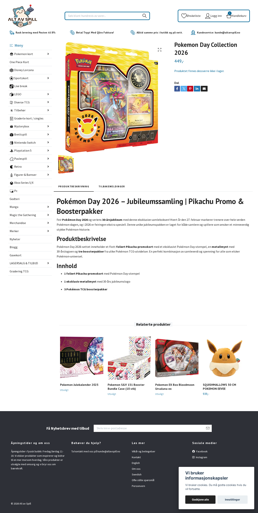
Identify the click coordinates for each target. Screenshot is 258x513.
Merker (14, 231)
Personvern (138, 486)
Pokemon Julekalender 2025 (79, 385)
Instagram (201, 457)
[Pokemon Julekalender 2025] (81, 358)
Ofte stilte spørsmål (143, 480)
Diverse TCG (22, 102)
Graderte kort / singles (28, 118)
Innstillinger (232, 499)
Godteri (14, 199)
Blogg (14, 247)
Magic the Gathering (23, 215)
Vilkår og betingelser (143, 451)
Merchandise (18, 223)
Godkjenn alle (200, 499)
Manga (14, 207)
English (136, 463)
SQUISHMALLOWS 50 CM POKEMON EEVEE (219, 387)
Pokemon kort (23, 54)
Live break (20, 86)
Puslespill (20, 158)
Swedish (136, 474)
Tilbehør (19, 110)
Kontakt (136, 457)
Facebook (202, 451)
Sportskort (21, 78)
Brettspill (20, 134)
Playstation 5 (23, 150)
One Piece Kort (19, 62)
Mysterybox (21, 126)
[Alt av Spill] (22, 16)
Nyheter (15, 239)
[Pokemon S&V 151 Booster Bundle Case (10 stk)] (129, 358)
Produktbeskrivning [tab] (73, 186)
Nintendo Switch (25, 142)
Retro (18, 166)
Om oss (136, 468)
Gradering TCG (19, 271)
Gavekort (16, 255)
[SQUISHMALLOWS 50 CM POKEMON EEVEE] (224, 358)
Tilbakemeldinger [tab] (112, 186)
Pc (15, 191)
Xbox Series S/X (23, 182)
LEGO (17, 94)
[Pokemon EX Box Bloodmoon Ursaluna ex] (177, 358)
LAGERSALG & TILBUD (24, 263)
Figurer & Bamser (25, 175)
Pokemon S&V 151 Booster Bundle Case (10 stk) (126, 387)
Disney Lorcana (24, 70)
